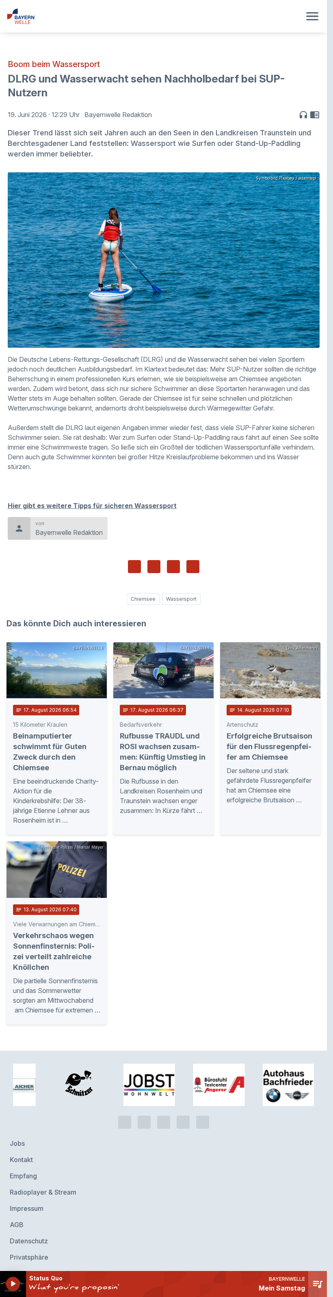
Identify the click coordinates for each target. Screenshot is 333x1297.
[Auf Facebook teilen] (134, 566)
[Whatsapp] (144, 1114)
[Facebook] (163, 1114)
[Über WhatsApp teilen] (173, 566)
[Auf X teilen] (153, 566)
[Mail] (202, 1114)
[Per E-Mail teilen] (192, 566)
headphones (303, 114)
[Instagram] (183, 1114)
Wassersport (181, 599)
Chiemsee (143, 599)
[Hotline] (124, 1114)
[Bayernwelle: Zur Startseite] (153, 16)
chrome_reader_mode (315, 114)
